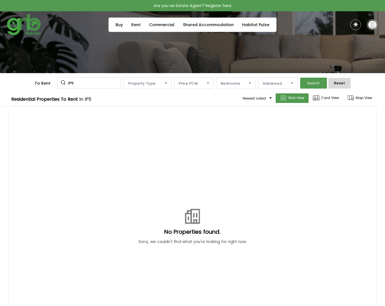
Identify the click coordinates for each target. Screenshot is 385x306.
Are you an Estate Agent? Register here (192, 5)
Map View (364, 97)
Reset (339, 83)
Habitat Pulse (255, 25)
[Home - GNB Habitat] (24, 24)
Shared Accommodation (208, 25)
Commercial (161, 25)
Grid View (296, 97)
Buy (119, 25)
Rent (136, 25)
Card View (330, 97)
